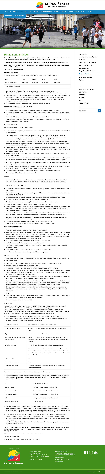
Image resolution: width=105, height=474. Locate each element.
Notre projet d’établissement (87, 62)
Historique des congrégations (88, 57)
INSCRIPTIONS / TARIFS (86, 89)
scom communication (32, 471)
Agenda (81, 80)
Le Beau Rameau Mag (86, 77)
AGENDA (82, 98)
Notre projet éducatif (85, 65)
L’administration (84, 68)
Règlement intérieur (85, 74)
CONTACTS (82, 92)
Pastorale (82, 60)
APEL (81, 100)
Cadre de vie (83, 54)
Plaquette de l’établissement (87, 71)
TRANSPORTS (83, 103)
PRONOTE (82, 95)
